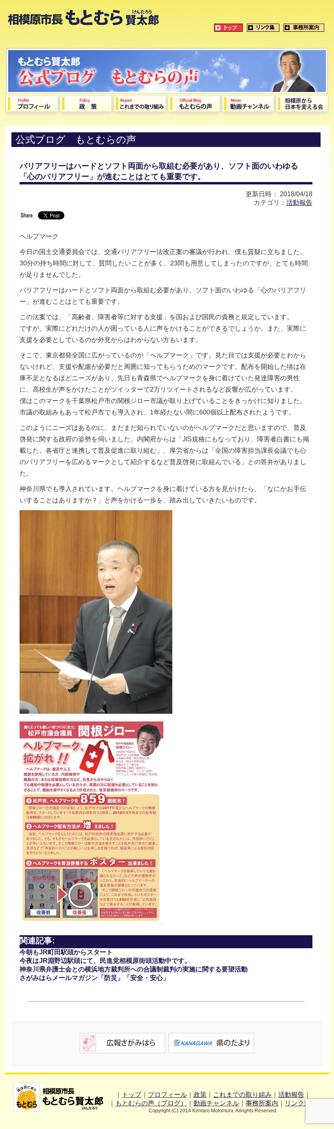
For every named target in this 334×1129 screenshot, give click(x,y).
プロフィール (167, 1094)
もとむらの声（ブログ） (151, 1103)
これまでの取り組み (242, 1094)
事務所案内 (262, 1103)
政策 (200, 1094)
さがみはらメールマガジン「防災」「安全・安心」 (94, 977)
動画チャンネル (216, 1103)
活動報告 (299, 202)
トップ (131, 1094)
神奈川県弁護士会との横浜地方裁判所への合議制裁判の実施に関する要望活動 (134, 969)
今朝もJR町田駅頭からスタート (66, 952)
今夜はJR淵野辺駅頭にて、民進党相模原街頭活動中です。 (105, 960)
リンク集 (298, 1103)
